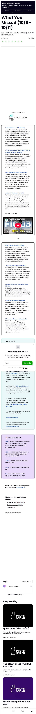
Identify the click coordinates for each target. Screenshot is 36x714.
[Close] (33, 344)
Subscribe (27, 363)
